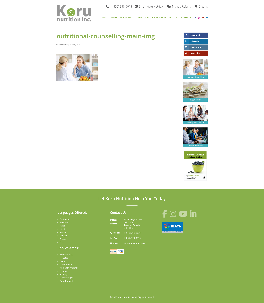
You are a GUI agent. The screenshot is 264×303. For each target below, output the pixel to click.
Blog (172, 18)
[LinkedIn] (207, 20)
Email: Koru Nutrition (151, 6)
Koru (114, 18)
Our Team (125, 18)
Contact (186, 18)
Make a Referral (181, 6)
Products (157, 18)
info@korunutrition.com (134, 243)
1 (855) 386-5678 (121, 6)
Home (104, 18)
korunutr (63, 44)
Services (141, 18)
